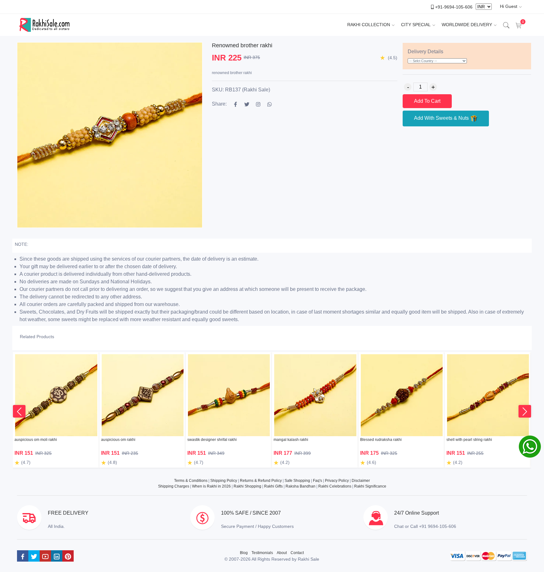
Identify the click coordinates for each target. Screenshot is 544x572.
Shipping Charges (173, 486)
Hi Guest (508, 6)
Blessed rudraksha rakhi (381, 439)
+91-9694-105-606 (454, 6)
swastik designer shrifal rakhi (212, 439)
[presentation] (19, 411)
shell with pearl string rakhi (469, 439)
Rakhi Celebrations (334, 486)
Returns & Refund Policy (261, 480)
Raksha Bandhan (300, 486)
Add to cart (427, 101)
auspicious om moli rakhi (35, 439)
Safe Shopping (297, 480)
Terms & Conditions (190, 480)
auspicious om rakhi (118, 439)
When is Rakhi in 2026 (211, 486)
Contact (297, 553)
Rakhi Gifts (273, 486)
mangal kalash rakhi (291, 439)
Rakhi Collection (368, 24)
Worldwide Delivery (467, 24)
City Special (416, 24)
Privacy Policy (337, 480)
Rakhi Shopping (247, 486)
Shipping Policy (223, 480)
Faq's (317, 480)
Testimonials (262, 553)
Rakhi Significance (370, 486)
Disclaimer (361, 480)
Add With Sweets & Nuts (442, 118)
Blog (244, 553)
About (282, 553)
